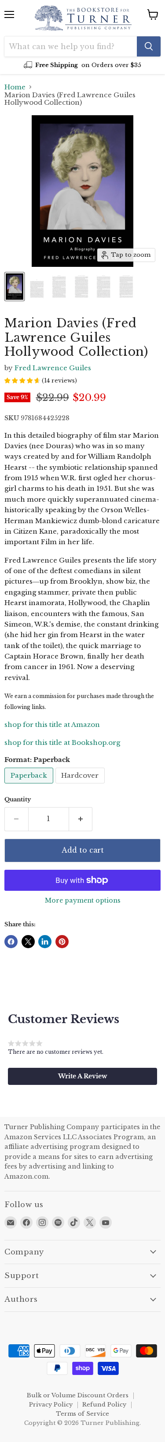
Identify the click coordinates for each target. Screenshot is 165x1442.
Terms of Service (82, 1413)
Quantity (17, 799)
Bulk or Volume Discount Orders (77, 1395)
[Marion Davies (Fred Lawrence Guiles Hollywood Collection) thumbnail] (14, 287)
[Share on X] (28, 941)
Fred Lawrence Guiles (53, 368)
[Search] (149, 46)
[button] (82, 1076)
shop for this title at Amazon (52, 724)
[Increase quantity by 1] (81, 819)
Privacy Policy (51, 1404)
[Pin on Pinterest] (62, 941)
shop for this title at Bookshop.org (62, 742)
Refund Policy (104, 1404)
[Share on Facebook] (11, 941)
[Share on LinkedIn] (44, 941)
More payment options (83, 900)
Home (15, 87)
